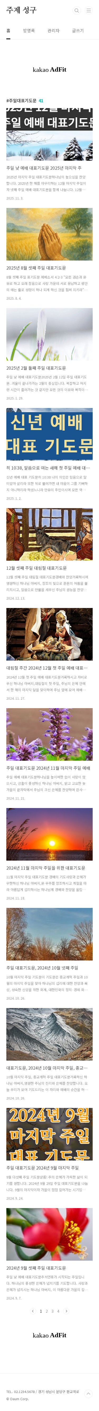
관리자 (53, 30)
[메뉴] (89, 10)
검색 (77, 11)
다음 (66, 1311)
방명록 (29, 30)
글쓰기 (78, 30)
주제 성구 (21, 10)
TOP (88, 1394)
